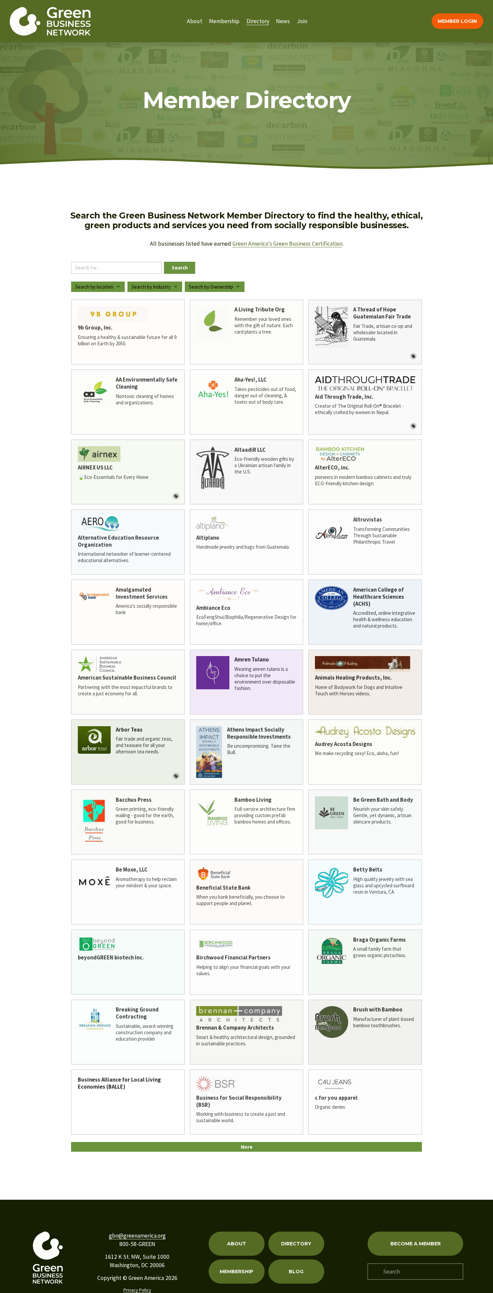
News (283, 21)
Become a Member (415, 1244)
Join (302, 21)
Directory (257, 21)
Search (180, 267)
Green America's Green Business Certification (287, 243)
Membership (224, 21)
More (247, 1147)
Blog (296, 1272)
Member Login (457, 21)
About (194, 21)
